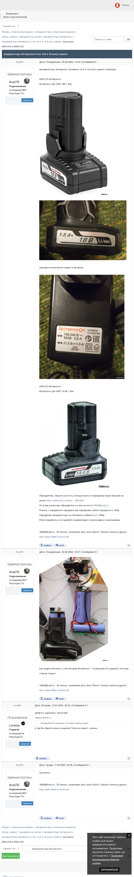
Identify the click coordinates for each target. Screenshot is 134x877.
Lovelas (17, 705)
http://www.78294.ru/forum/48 (54, 536)
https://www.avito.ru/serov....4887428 (65, 500)
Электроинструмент (23, 31)
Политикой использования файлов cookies (107, 859)
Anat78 (19, 61)
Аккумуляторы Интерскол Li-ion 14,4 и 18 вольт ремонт (32, 41)
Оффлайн (27, 100)
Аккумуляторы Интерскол (57, 36)
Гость (126, 5)
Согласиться (109, 869)
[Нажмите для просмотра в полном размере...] (73, 143)
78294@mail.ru (101, 505)
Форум (5, 31)
